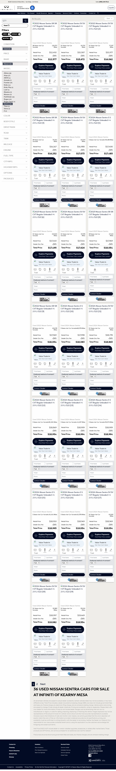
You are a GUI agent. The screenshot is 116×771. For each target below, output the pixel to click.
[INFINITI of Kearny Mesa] (15, 7)
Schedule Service (65, 750)
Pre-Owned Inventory (41, 750)
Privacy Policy (29, 767)
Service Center (65, 747)
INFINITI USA (13, 754)
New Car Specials (40, 752)
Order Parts (64, 755)
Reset (6, 25)
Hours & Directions (14, 750)
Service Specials (65, 752)
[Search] (25, 21)
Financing (12, 747)
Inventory (37, 744)
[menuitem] (15, 49)
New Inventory (39, 747)
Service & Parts (65, 744)
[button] (32, 8)
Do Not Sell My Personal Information (46, 767)
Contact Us (12, 744)
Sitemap (11, 757)
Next (42, 684)
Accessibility (19, 767)
